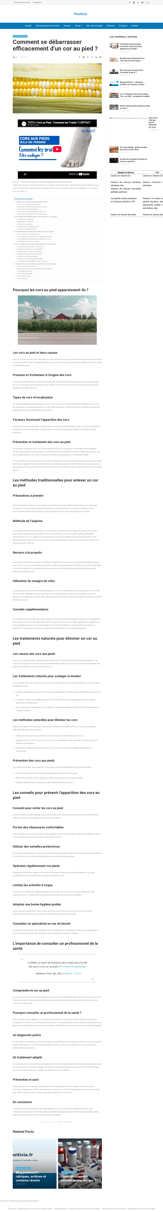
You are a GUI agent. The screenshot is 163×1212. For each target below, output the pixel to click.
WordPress (34, 1201)
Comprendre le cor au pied (27, 266)
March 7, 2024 (73, 973)
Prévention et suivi (24, 276)
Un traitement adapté (25, 273)
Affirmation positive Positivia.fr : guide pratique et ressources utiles (128, 1209)
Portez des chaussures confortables (30, 249)
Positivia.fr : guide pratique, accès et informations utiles (30, 1209)
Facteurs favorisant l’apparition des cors (31, 211)
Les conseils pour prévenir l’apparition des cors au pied (36, 244)
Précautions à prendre (25, 219)
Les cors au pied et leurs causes (29, 204)
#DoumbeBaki (78, 966)
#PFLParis (64, 966)
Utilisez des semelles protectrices (30, 251)
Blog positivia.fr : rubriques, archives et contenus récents (77, 1209)
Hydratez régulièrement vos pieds (30, 254)
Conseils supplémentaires (27, 229)
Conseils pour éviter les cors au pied (31, 246)
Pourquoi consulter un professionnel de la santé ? (35, 269)
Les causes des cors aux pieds (29, 234)
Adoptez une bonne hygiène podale (30, 259)
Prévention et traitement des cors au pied (32, 214)
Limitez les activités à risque (28, 256)
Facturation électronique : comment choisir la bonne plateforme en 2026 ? (131, 46)
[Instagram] (134, 2)
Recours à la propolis (25, 224)
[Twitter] (142, 2)
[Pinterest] (138, 2)
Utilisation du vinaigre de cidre (28, 226)
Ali (16, 57)
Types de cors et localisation (28, 209)
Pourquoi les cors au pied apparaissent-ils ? (31, 202)
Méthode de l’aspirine (25, 222)
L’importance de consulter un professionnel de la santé (36, 264)
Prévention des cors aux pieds (28, 241)
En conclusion (23, 278)
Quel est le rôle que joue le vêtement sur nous (153, 122)
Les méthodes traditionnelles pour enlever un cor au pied (36, 217)
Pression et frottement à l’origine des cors (32, 207)
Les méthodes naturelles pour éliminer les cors (34, 239)
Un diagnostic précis (25, 271)
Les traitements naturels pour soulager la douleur (35, 236)
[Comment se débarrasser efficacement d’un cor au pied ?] (57, 88)
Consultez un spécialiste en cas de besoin (33, 261)
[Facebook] (129, 2)
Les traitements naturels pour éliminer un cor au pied (35, 231)
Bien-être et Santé (20, 36)
